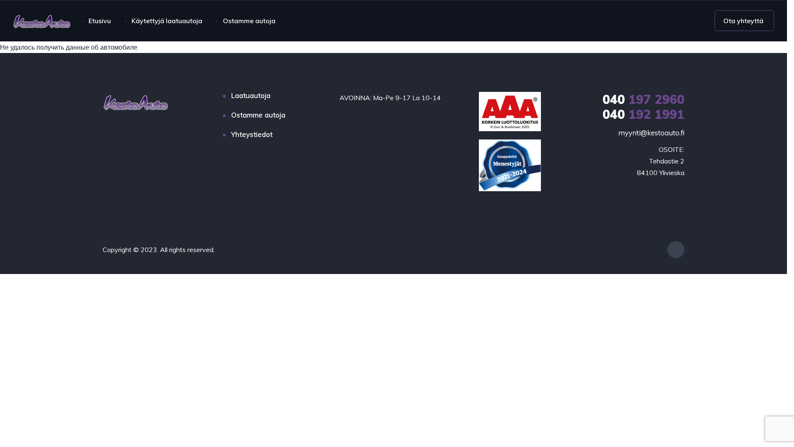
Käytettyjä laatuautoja (167, 21)
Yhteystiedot (252, 134)
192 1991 (643, 114)
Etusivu (99, 21)
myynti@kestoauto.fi (651, 132)
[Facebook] (675, 249)
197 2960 (643, 99)
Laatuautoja (250, 95)
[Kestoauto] (41, 21)
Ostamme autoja (249, 21)
